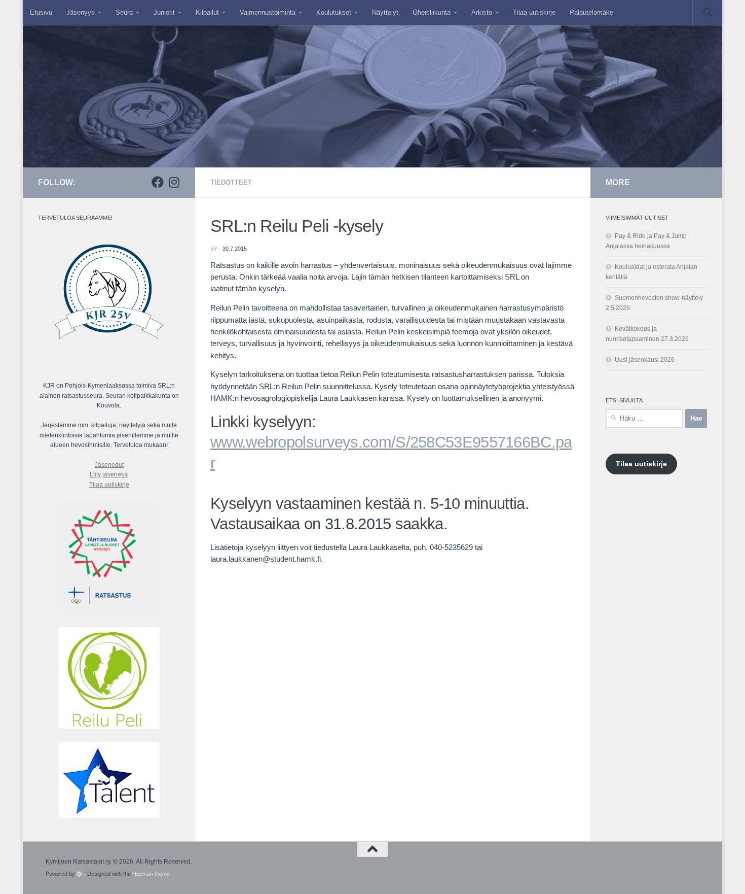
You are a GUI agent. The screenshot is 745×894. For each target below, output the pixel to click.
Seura (124, 12)
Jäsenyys (80, 12)
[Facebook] (158, 182)
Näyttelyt (385, 12)
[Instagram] (174, 182)
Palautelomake (591, 12)
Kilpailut (207, 12)
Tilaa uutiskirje (534, 12)
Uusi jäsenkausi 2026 (645, 359)
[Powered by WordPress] (79, 874)
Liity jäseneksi (109, 474)
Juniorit (164, 12)
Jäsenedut (109, 464)
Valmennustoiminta (267, 12)
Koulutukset (333, 12)
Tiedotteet (231, 182)
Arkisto (481, 12)
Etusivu (41, 12)
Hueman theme (151, 874)
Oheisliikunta (432, 12)
